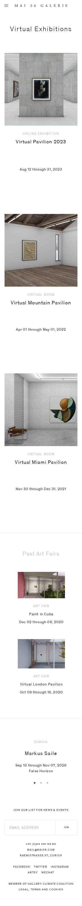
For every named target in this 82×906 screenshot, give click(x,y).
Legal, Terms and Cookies (41, 889)
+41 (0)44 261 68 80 (41, 844)
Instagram (60, 866)
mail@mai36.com (41, 849)
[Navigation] (6, 6)
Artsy (33, 872)
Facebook (21, 866)
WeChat (47, 872)
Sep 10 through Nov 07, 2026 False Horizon (41, 757)
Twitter (40, 866)
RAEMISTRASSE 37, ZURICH (41, 855)
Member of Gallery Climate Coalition (41, 883)
